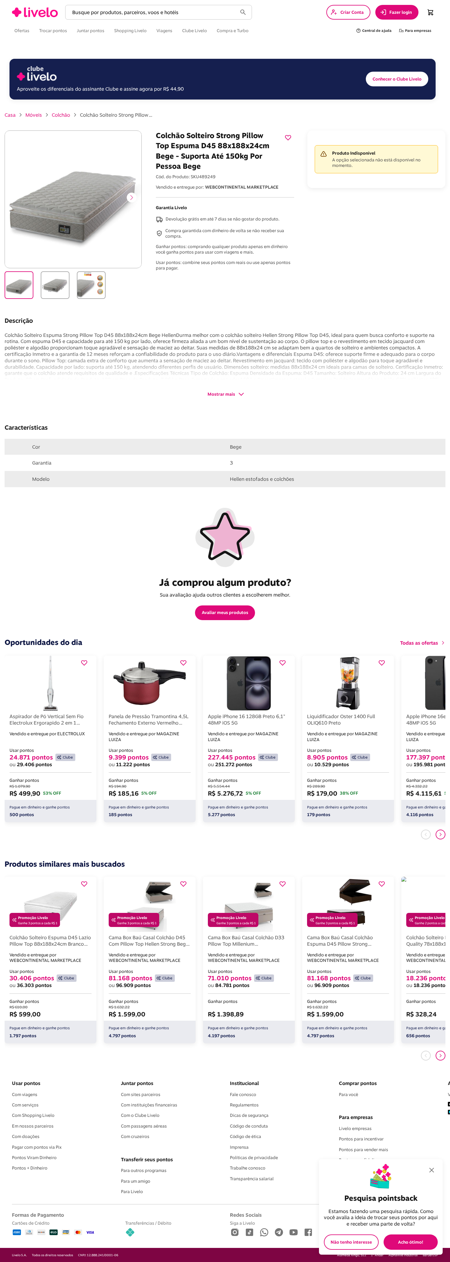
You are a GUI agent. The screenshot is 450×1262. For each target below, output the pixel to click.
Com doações (25, 1136)
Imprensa (239, 1147)
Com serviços (25, 1104)
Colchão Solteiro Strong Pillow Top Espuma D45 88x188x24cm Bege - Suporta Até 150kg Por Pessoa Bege (116, 115)
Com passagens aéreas (144, 1126)
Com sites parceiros (140, 1094)
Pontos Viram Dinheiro (34, 1157)
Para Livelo (132, 1191)
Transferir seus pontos (147, 1159)
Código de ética (245, 1136)
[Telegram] (279, 1232)
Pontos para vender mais (363, 1149)
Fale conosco (243, 1094)
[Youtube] (293, 1232)
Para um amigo (135, 1181)
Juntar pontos (137, 1083)
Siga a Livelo (242, 1223)
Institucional (244, 1083)
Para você (348, 1094)
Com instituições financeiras (149, 1104)
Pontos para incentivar (361, 1138)
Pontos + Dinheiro (29, 1168)
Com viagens (24, 1094)
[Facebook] (308, 1232)
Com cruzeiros (135, 1136)
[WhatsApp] (264, 1232)
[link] (35, 12)
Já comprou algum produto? (225, 582)
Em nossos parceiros (33, 1126)
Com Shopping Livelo (33, 1115)
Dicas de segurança (249, 1115)
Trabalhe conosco (247, 1168)
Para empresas (356, 1117)
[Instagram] (235, 1232)
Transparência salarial (252, 1178)
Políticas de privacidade (254, 1157)
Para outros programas (144, 1170)
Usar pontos (26, 1083)
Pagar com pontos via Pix (37, 1147)
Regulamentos (244, 1104)
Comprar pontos (358, 1083)
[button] (152, 12)
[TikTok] (249, 1232)
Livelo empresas (355, 1128)
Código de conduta (249, 1126)
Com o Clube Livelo (140, 1115)
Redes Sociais (246, 1215)
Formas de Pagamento (38, 1215)
